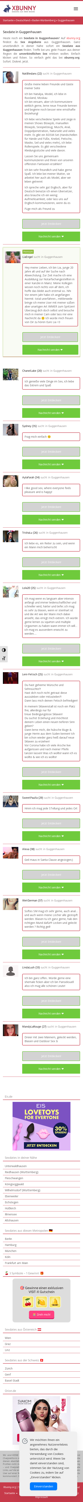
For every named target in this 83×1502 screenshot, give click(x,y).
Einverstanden (43, 1486)
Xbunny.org (9, 1487)
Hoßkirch (10, 1208)
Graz (8, 1344)
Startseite (8, 20)
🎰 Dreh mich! (41, 1314)
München (10, 1251)
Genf (8, 1374)
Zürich (9, 1368)
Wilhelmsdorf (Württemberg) (22, 1190)
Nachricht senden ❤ (51, 236)
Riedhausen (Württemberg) (21, 1172)
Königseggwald (14, 1184)
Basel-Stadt (12, 1380)
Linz (7, 1350)
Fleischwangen (14, 1178)
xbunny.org (73, 38)
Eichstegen (11, 1202)
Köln (7, 1257)
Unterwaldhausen (16, 1166)
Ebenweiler (11, 1196)
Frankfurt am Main (16, 1263)
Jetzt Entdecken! (51, 224)
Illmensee (11, 1214)
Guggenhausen (62, 73)
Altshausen (12, 1220)
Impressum (41, 1497)
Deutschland (23, 20)
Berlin (8, 1239)
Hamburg (10, 1245)
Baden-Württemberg (43, 20)
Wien (8, 1338)
